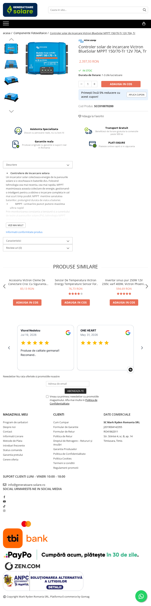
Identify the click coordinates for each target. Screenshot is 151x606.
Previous (11, 40)
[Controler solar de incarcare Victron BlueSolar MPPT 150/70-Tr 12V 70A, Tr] (47, 58)
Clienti (58, 414)
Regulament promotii (65, 468)
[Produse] (6, 25)
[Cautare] (144, 10)
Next (11, 111)
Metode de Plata (12, 441)
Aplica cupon (136, 94)
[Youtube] (4, 501)
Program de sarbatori (15, 422)
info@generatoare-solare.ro (26, 485)
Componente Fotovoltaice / (31, 33)
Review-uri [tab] (14, 248)
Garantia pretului (13, 455)
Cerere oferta (10, 459)
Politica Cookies (62, 458)
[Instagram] (4, 510)
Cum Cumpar (61, 422)
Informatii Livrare (13, 436)
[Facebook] (4, 497)
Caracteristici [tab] (13, 240)
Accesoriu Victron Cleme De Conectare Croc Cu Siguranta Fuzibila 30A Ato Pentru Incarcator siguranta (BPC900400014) (27, 282)
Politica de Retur (62, 436)
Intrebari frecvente (14, 445)
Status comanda (12, 450)
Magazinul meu (15, 414)
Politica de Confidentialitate (69, 454)
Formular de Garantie (65, 427)
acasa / (8, 33)
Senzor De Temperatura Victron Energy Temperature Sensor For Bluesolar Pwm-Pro (76, 282)
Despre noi (9, 427)
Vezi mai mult (15, 225)
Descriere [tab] (11, 164)
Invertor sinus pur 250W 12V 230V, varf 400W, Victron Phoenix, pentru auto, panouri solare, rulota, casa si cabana (124, 282)
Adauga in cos (121, 84)
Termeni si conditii (64, 463)
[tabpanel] (47, 58)
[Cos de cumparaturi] (144, 24)
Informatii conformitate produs (24, 232)
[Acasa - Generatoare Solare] (22, 10)
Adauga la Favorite (92, 116)
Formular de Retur (64, 431)
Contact (7, 431)
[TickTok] (4, 506)
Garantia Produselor (65, 449)
